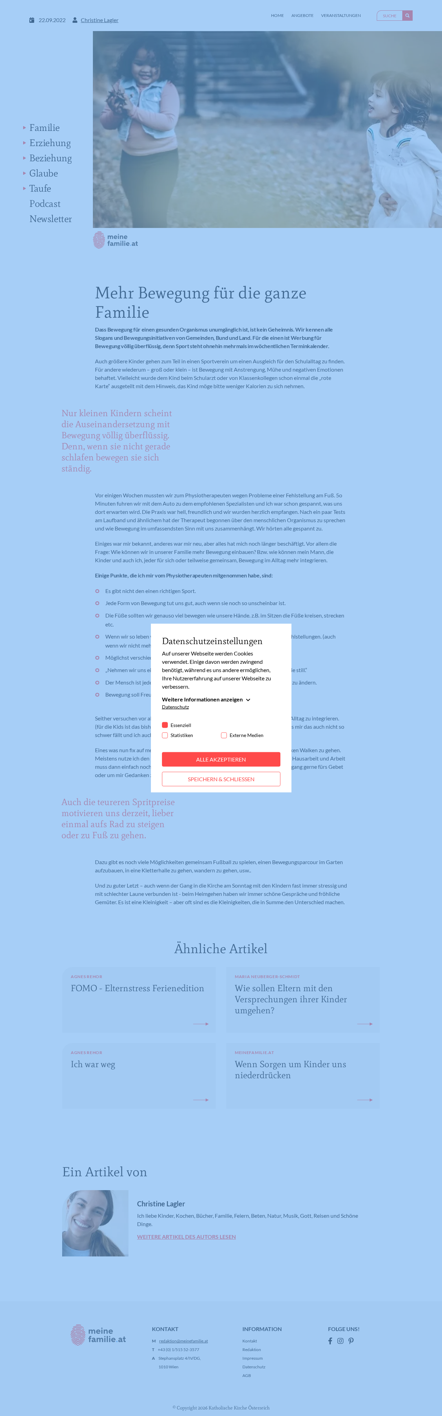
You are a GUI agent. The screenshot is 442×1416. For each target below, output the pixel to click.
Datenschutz (175, 707)
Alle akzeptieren (221, 759)
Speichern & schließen (221, 779)
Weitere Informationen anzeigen (202, 699)
